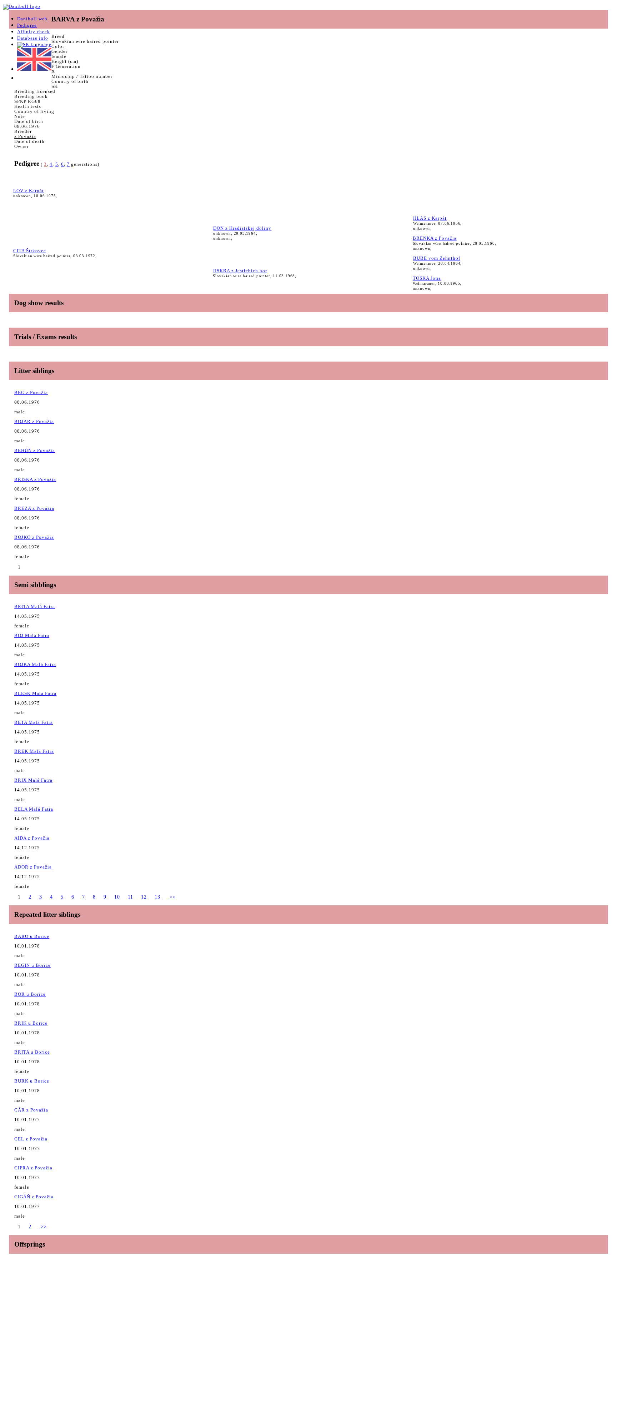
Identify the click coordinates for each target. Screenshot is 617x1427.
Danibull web (32, 18)
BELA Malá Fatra (33, 809)
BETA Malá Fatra (33, 722)
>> (171, 897)
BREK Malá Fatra (34, 751)
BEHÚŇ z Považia (34, 450)
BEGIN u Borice (32, 965)
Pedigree (27, 25)
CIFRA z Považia (33, 1167)
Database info (32, 38)
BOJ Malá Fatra (31, 635)
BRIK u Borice (30, 1023)
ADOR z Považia (33, 867)
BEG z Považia (31, 392)
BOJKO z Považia (34, 537)
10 (117, 897)
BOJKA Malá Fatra (35, 664)
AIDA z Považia (32, 838)
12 (144, 897)
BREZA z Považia (34, 508)
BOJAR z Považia (34, 421)
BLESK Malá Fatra (35, 693)
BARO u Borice (31, 936)
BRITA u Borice (32, 1052)
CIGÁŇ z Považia (34, 1196)
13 (157, 897)
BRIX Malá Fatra (33, 780)
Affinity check (33, 31)
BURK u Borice (31, 1081)
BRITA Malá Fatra (34, 606)
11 (130, 897)
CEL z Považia (30, 1139)
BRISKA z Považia (35, 479)
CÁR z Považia (31, 1110)
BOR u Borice (30, 994)
